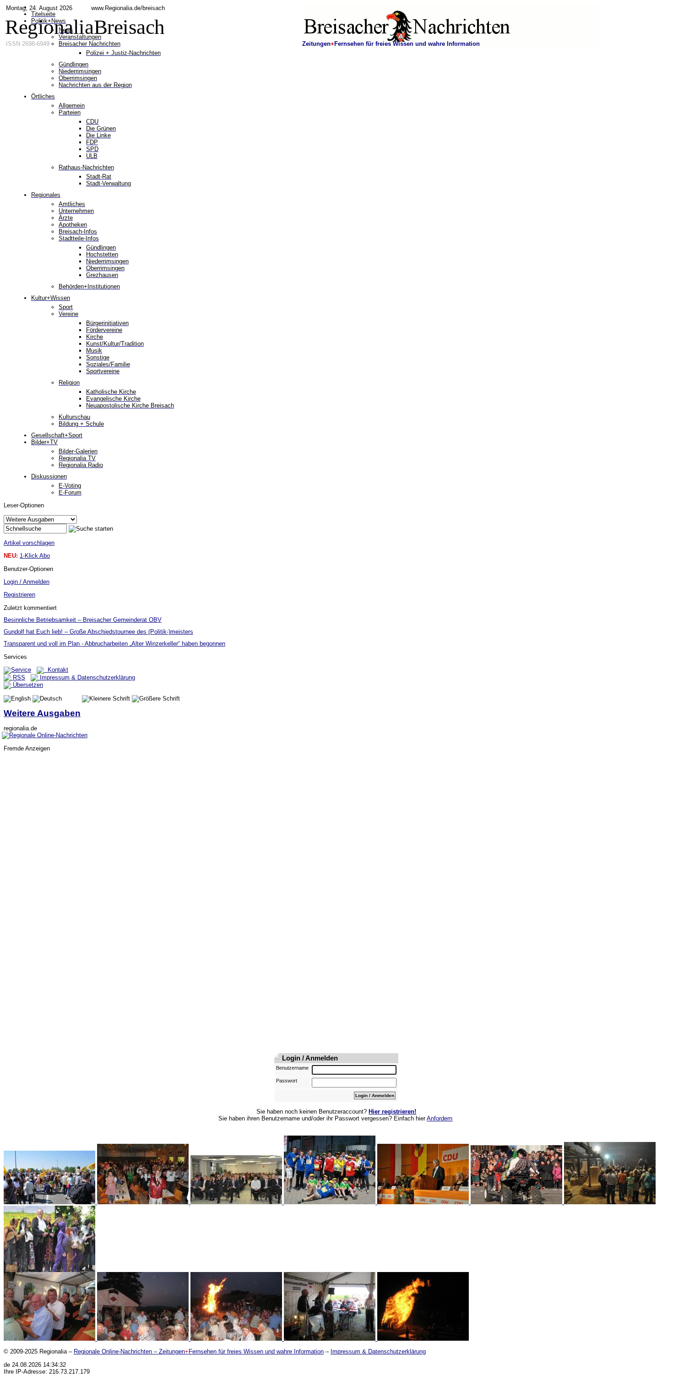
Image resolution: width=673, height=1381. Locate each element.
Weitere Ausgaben (42, 713)
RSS (18, 677)
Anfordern (439, 1118)
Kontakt (56, 669)
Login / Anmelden (26, 581)
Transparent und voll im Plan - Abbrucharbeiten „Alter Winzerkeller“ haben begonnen (114, 643)
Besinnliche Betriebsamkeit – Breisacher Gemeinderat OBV (83, 619)
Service (21, 669)
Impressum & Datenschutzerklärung (86, 677)
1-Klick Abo (35, 555)
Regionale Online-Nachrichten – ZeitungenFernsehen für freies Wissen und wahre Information (199, 1351)
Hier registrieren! (392, 1111)
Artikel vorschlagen (29, 542)
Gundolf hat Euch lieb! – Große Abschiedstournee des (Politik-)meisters (98, 631)
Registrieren (19, 594)
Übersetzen (27, 684)
